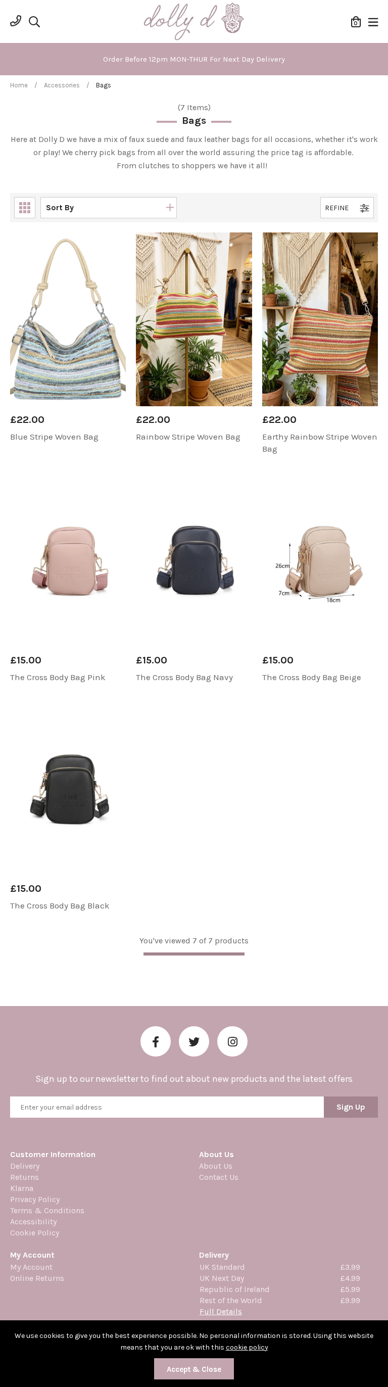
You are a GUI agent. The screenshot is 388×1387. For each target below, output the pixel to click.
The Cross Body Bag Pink (58, 677)
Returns (24, 1177)
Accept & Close (194, 1369)
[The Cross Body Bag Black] (68, 788)
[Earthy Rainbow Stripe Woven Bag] (320, 319)
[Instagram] (232, 1041)
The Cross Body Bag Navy (184, 677)
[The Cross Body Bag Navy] (194, 560)
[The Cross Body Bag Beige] (320, 560)
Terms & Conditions (47, 1210)
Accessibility (33, 1221)
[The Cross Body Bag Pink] (68, 560)
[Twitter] (194, 1041)
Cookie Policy (34, 1232)
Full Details (221, 1311)
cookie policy (247, 1347)
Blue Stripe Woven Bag (54, 437)
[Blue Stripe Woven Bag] (68, 319)
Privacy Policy (35, 1199)
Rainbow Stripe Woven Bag (188, 437)
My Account (31, 1267)
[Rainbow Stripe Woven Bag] (194, 319)
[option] (194, 59)
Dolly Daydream (194, 21)
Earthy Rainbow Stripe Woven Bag (319, 443)
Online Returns (37, 1278)
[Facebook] (155, 1041)
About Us (215, 1166)
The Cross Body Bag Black (60, 905)
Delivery (24, 1166)
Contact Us (218, 1177)
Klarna (21, 1188)
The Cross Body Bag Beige (311, 677)
